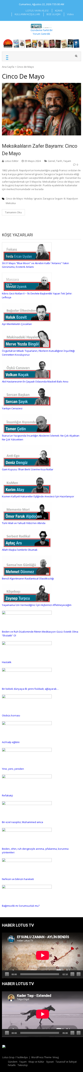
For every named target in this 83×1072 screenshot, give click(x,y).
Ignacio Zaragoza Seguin (48, 198)
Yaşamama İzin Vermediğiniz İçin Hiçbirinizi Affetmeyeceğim (36, 605)
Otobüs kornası (11, 715)
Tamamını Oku (13, 212)
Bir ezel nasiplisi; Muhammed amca (22, 822)
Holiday (28, 198)
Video (70, 14)
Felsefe (12, 1065)
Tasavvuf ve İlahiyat (66, 1061)
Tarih (59, 161)
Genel (51, 161)
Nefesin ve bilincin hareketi (18, 879)
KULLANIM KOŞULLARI (27, 14)
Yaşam (67, 161)
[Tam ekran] (78, 974)
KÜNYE (59, 10)
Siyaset (50, 1061)
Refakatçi (7, 795)
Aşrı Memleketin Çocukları (17, 324)
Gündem (12, 1061)
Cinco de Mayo (14, 198)
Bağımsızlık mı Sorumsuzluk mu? (21, 905)
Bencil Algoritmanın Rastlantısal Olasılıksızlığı (28, 578)
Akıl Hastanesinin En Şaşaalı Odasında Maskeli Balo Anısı (35, 381)
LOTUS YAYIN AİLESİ (37, 10)
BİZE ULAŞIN (53, 14)
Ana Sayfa (8, 66)
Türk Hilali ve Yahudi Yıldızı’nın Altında (23, 523)
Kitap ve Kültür (36, 1061)
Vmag (56, 1057)
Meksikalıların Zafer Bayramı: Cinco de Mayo (39, 149)
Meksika (11, 203)
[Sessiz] (72, 974)
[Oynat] (7, 974)
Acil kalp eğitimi (10, 742)
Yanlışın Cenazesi (12, 408)
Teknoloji (23, 1065)
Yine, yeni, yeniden (13, 768)
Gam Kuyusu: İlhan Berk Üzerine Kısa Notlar (27, 469)
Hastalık (6, 662)
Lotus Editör (12, 161)
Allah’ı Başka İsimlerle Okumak (19, 549)
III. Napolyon (71, 198)
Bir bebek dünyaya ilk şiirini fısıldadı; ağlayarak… (30, 688)
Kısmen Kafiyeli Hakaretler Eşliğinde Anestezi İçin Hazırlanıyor (38, 496)
